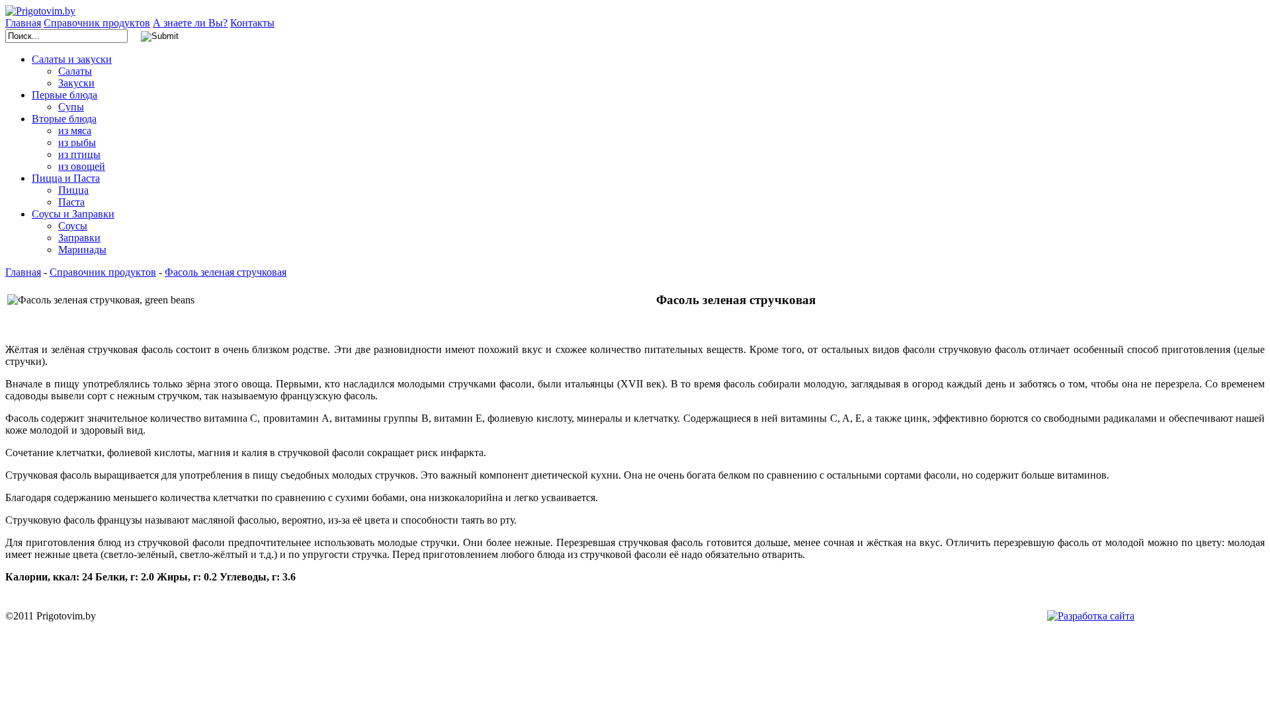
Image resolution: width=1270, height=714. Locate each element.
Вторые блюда (64, 118)
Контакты (252, 22)
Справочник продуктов (97, 22)
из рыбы (77, 142)
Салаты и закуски (72, 59)
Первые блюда (64, 94)
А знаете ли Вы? (190, 22)
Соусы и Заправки (73, 213)
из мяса (74, 130)
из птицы (79, 154)
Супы (71, 106)
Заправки (79, 237)
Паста (71, 202)
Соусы (72, 225)
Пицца (73, 190)
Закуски (76, 83)
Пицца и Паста (66, 178)
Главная (23, 22)
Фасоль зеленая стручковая (225, 272)
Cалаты (75, 71)
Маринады (82, 249)
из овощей (81, 166)
